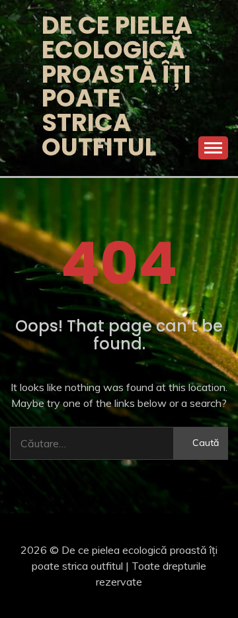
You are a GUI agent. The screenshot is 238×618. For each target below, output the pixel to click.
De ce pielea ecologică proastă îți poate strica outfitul (117, 86)
